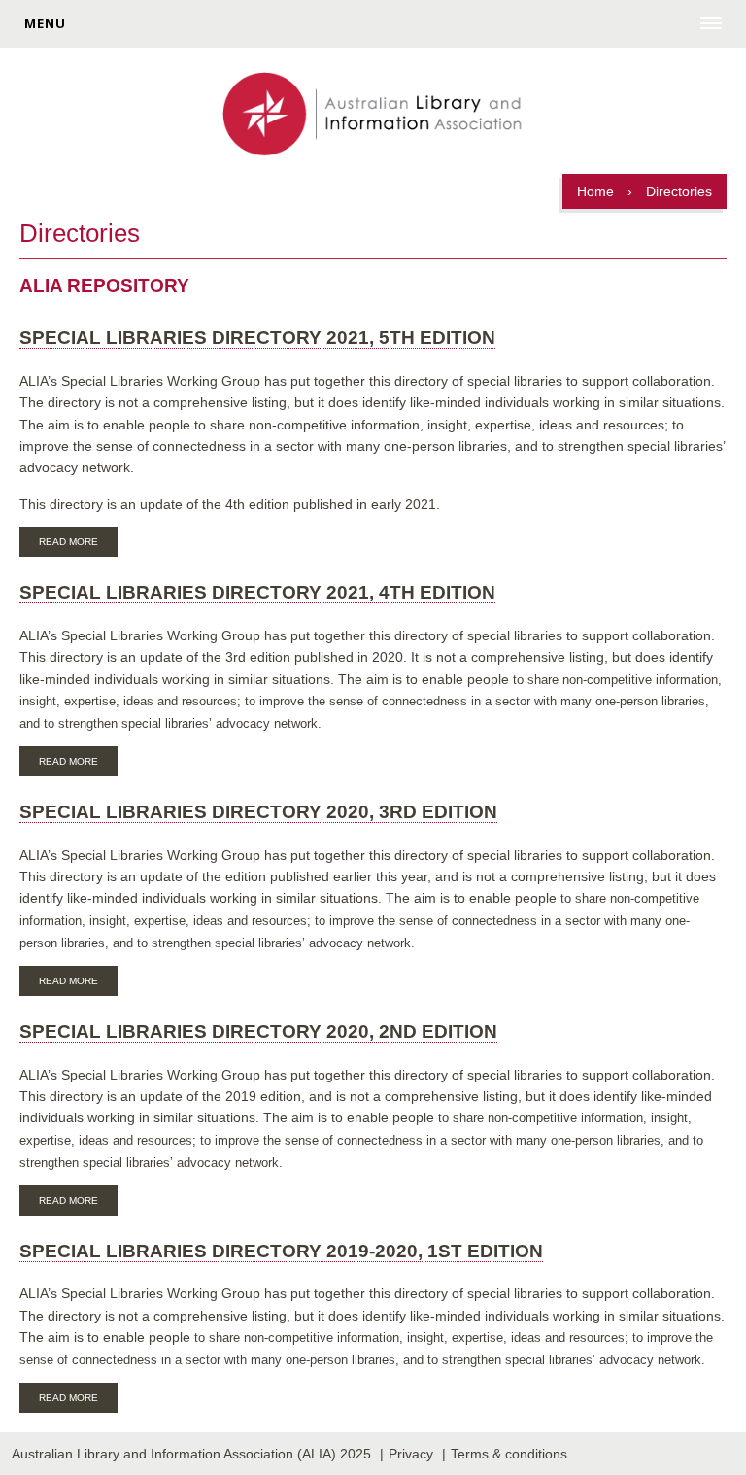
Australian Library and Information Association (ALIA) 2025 (191, 1453)
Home (595, 191)
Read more (78, 544)
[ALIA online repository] (372, 115)
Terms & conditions (509, 1453)
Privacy (411, 1453)
